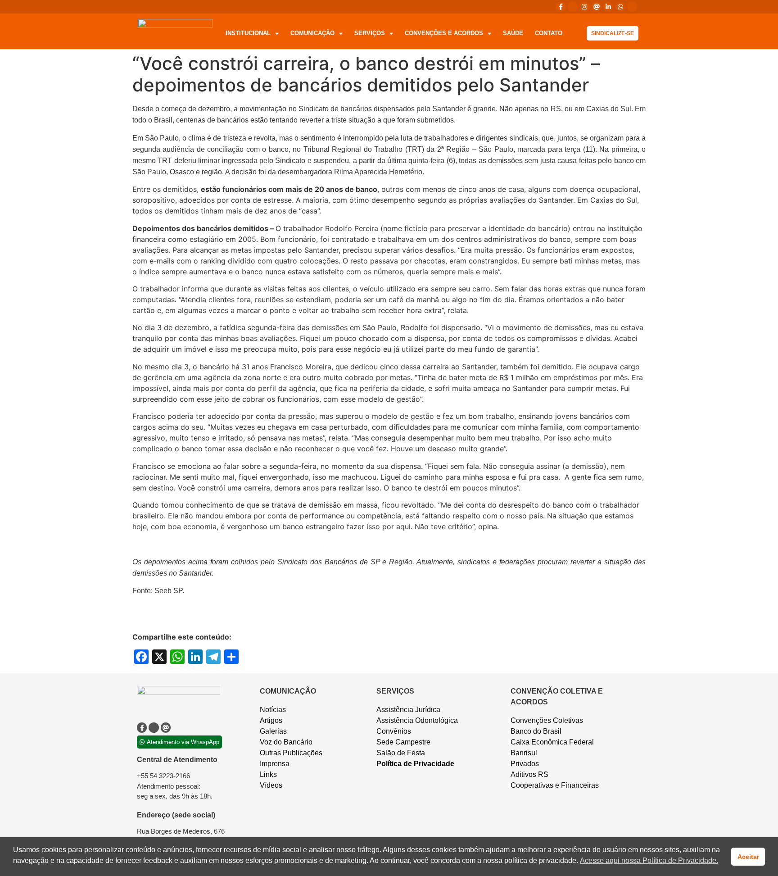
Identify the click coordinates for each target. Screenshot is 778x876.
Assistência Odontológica (417, 720)
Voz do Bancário (286, 742)
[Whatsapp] (620, 7)
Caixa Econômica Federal (552, 742)
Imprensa (274, 763)
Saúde (513, 33)
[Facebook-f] (560, 7)
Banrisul (524, 753)
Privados (525, 763)
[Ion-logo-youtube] (632, 7)
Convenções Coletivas (547, 720)
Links (268, 774)
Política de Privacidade (415, 763)
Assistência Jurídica (408, 709)
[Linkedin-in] (608, 7)
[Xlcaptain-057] (573, 7)
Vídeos (271, 785)
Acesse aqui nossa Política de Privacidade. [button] (649, 860)
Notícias (273, 709)
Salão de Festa (400, 753)
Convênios (393, 731)
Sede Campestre (403, 742)
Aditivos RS (529, 774)
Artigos (271, 720)
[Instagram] (584, 7)
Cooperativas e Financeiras (555, 785)
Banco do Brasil (536, 731)
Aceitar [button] (748, 856)
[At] (597, 7)
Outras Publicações (291, 753)
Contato (548, 33)
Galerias (273, 731)
